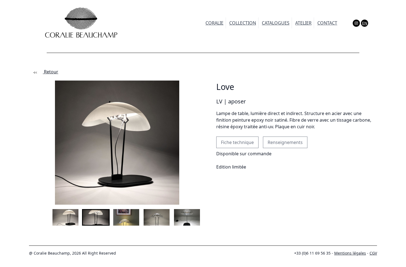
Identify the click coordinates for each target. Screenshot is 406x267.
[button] (57, 217)
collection (242, 23)
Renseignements (285, 142)
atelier (303, 23)
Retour (50, 72)
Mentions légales (350, 253)
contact (327, 23)
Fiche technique (237, 142)
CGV (373, 253)
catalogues (275, 23)
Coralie (214, 23)
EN (364, 23)
